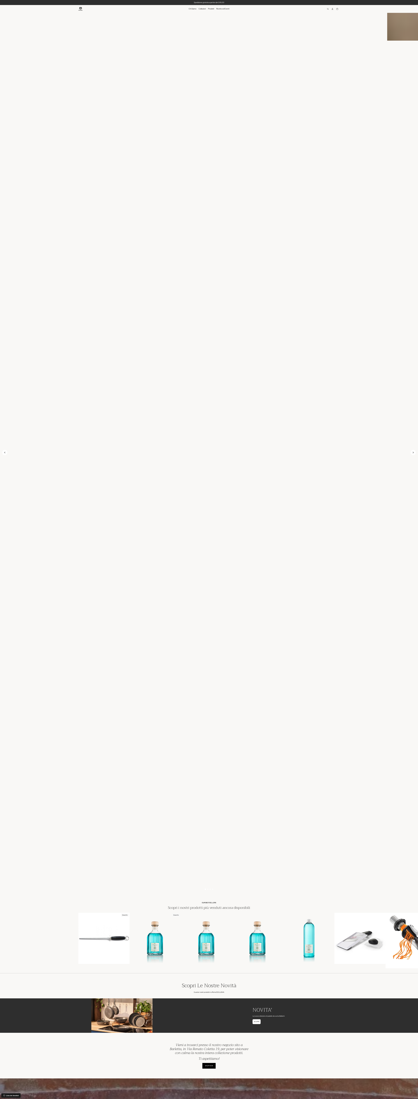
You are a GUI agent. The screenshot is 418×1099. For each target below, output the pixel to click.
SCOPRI (256, 1022)
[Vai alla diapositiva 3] (210, 889)
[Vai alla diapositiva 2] (207, 889)
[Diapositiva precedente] (4, 452)
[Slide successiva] (337, 942)
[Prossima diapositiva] (413, 452)
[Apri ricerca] (327, 9)
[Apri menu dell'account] (332, 9)
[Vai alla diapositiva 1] (205, 889)
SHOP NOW (209, 1066)
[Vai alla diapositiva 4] (212, 889)
